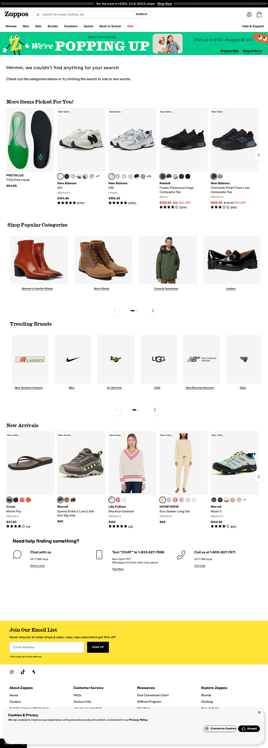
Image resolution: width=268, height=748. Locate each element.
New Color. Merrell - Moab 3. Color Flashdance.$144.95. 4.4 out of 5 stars (235, 480)
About (13, 695)
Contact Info (82, 702)
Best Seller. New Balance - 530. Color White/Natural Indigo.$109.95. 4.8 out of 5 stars (132, 156)
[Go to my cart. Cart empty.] (259, 14)
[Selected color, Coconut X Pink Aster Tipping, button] (111, 500)
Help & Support (253, 26)
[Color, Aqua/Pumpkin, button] (220, 176)
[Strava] (33, 672)
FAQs (77, 695)
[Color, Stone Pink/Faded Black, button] (118, 176)
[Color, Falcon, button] (214, 500)
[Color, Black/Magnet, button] (137, 176)
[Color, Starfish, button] (28, 500)
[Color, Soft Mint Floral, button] (188, 500)
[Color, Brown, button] (169, 176)
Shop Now (164, 3)
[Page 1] (133, 310)
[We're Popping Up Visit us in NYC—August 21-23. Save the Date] (134, 43)
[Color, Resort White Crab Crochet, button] (124, 500)
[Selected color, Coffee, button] (9, 500)
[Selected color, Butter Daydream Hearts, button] (163, 500)
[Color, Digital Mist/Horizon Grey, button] (79, 176)
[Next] (258, 155)
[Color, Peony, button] (226, 500)
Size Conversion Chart (153, 695)
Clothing (207, 702)
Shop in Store (252, 51)
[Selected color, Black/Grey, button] (163, 176)
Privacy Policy (138, 720)
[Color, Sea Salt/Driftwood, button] (143, 176)
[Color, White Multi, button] (73, 500)
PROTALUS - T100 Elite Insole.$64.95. (30, 148)
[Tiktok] (22, 672)
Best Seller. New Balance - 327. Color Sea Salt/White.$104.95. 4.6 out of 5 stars (81, 156)
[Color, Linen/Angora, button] (73, 176)
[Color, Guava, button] (22, 500)
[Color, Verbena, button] (233, 500)
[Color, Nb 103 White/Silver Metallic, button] (124, 176)
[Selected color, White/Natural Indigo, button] (111, 176)
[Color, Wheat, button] (67, 500)
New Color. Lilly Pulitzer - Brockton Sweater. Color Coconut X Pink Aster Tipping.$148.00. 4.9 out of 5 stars (132, 480)
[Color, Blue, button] (181, 176)
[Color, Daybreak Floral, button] (169, 500)
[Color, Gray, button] (175, 176)
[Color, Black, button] (16, 500)
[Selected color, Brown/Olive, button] (60, 500)
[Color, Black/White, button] (188, 176)
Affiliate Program (149, 702)
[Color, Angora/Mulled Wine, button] (85, 176)
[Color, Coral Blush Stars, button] (175, 500)
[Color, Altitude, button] (220, 500)
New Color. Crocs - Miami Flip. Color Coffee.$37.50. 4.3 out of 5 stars (30, 480)
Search (141, 14)
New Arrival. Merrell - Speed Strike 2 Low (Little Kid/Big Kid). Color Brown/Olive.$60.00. (81, 477)
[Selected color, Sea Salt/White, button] (60, 176)
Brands (206, 695)
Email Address (23, 647)
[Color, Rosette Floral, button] (181, 500)
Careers (15, 702)
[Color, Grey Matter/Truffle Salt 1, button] (130, 176)
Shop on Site (229, 51)
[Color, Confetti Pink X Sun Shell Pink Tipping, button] (118, 500)
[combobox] (82, 14)
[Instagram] (11, 672)
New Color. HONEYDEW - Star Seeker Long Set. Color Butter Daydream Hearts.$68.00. (183, 477)
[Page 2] (136, 310)
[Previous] (115, 310)
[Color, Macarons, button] (194, 500)
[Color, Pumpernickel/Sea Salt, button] (67, 176)
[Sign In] (249, 14)
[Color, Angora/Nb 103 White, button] (92, 176)
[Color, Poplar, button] (239, 500)
